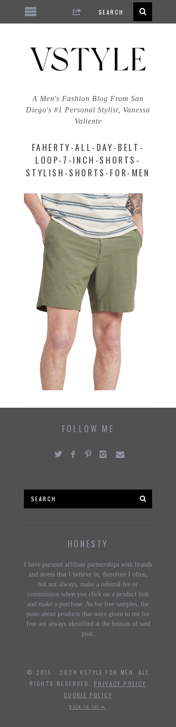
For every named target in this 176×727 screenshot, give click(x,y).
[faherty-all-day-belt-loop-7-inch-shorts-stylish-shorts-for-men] (88, 388)
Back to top (85, 707)
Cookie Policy (88, 695)
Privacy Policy (120, 683)
